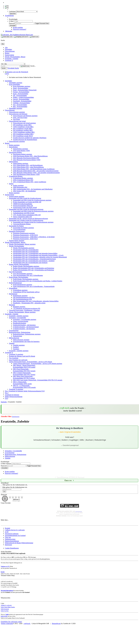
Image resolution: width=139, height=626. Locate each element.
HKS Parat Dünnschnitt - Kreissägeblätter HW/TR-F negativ (24, 370)
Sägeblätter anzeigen (15, 83)
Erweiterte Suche (13, 68)
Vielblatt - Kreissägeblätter (21, 103)
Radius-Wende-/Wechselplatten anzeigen (26, 266)
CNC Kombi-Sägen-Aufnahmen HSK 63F (27, 215)
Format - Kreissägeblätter (21, 92)
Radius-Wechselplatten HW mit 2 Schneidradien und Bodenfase (33, 268)
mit (5, 566)
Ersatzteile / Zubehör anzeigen (18, 316)
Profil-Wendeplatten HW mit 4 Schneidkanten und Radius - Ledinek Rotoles (37, 281)
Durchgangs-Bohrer (15, 152)
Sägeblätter (8, 49)
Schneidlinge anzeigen (20, 290)
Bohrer (7, 53)
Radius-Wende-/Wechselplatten (19, 264)
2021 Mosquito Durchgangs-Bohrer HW (26, 158)
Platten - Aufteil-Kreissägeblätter (23, 97)
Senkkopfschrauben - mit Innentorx (24, 325)
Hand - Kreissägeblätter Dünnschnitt (24, 90)
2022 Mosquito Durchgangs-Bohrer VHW (26, 160)
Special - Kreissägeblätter (21, 99)
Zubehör (11, 343)
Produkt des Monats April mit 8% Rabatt (22, 356)
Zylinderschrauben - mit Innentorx (24, 329)
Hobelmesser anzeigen (20, 295)
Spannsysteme (9, 55)
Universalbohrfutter (19, 229)
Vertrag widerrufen (7, 623)
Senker (11, 183)
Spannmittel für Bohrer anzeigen (23, 228)
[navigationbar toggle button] (7, 37)
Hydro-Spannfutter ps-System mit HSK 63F (27, 202)
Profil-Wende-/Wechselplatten (18, 277)
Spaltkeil (16, 347)
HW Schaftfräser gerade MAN (23, 136)
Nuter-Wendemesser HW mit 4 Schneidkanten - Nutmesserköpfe (34, 286)
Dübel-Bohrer (13, 161)
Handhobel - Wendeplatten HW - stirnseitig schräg (29, 303)
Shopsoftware (56, 623)
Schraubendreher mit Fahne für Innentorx (26, 341)
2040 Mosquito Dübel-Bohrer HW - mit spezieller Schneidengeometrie (36, 171)
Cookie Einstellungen (12, 548)
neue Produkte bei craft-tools (18, 360)
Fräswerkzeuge (10, 51)
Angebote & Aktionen (16, 391)
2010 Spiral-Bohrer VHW (21, 150)
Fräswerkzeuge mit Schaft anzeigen (24, 123)
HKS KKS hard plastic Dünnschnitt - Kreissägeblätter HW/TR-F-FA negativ (37, 380)
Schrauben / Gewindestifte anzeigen (24, 319)
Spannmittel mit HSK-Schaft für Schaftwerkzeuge (25, 198)
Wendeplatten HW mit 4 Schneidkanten (25, 251)
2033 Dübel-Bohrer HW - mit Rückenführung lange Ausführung (34, 169)
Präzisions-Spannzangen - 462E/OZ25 (25, 239)
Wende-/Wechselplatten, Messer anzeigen (22, 244)
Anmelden (5, 468)
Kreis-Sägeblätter (14, 84)
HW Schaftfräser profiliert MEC (23, 134)
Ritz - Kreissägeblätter (20, 106)
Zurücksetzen (15, 416)
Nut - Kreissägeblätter (20, 105)
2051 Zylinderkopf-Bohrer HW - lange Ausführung (29, 182)
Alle (6, 47)
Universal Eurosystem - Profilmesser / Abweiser (24, 310)
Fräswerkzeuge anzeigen (17, 112)
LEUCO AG (4, 616)
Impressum (8, 545)
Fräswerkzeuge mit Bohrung (18, 114)
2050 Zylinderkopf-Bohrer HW (23, 180)
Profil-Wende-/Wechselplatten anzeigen (25, 279)
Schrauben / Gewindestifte (17, 318)
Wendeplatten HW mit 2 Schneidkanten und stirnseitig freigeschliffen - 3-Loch (38, 255)
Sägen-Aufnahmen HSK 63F (22, 217)
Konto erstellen (18, 27)
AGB (6, 532)
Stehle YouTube (5, 611)
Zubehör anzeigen (19, 345)
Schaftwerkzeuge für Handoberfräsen (25, 139)
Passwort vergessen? (19, 29)
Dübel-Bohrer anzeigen (20, 163)
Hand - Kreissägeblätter (20, 88)
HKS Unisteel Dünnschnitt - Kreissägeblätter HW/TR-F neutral (24, 373)
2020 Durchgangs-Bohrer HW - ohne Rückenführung (30, 156)
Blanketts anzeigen (19, 306)
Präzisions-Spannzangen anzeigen (24, 233)
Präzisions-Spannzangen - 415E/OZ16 (25, 235)
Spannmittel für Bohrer (16, 226)
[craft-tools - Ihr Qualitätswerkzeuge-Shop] (17, 34)
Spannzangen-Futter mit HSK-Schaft (25, 207)
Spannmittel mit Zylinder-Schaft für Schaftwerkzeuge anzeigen (33, 222)
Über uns (8, 537)
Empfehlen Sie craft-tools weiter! (11, 622)
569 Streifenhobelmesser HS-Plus (24, 297)
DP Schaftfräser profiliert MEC (23, 130)
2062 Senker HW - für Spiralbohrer (24, 191)
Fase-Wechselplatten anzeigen (22, 273)
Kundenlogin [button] (9, 15)
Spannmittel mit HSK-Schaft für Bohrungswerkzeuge (26, 209)
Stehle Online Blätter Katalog (8, 607)
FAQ (43, 391)
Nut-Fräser (16, 119)
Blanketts (12, 305)
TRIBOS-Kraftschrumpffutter (22, 204)
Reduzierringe (17, 336)
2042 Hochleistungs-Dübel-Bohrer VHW (26, 174)
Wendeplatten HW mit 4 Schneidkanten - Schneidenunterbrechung (34, 259)
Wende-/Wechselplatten (16, 246)
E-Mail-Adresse (6, 463)
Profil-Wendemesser (15, 283)
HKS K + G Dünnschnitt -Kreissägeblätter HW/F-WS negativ (24, 386)
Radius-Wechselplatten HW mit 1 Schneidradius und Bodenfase (33, 270)
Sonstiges (16, 349)
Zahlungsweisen (10, 539)
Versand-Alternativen (7, 590)
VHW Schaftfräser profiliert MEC (24, 132)
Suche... (33, 66)
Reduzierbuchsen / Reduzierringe (19, 332)
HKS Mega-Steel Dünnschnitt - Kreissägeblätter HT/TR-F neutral (24, 377)
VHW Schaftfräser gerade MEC (23, 127)
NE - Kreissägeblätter (20, 95)
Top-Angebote (13, 358)
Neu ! (7, 391)
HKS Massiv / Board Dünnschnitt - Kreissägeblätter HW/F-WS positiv (24, 366)
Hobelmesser (13, 294)
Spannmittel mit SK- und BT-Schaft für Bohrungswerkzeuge (28, 218)
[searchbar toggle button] (34, 37)
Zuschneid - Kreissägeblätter (22, 101)
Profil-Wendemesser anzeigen (22, 284)
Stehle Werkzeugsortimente (32, 391)
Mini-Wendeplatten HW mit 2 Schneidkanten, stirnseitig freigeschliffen (36, 301)
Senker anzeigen (18, 185)
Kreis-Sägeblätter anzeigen (21, 86)
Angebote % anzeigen (16, 354)
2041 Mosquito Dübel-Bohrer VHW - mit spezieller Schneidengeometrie (36, 172)
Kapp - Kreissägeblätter (20, 94)
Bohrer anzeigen (14, 145)
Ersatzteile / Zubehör (11, 58)
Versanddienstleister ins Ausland (15, 535)
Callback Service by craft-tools (15, 530)
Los (4, 491)
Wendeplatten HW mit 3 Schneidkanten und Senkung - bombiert (33, 261)
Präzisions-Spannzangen (17, 231)
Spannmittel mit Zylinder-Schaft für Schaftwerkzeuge (26, 220)
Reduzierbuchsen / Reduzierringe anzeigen (26, 334)
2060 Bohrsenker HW (20, 187)
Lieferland (12, 11)
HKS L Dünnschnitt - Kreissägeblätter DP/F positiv (22, 383)
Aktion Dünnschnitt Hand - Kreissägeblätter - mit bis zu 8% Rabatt (30, 362)
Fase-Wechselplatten (15, 272)
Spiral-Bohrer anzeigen (20, 149)
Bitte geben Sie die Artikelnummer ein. (14, 487)
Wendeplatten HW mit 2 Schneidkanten (25, 250)
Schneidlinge (13, 288)
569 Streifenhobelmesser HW (22, 299)
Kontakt (7, 528)
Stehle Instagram (5, 609)
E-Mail (11, 21)
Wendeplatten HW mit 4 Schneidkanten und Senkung (30, 262)
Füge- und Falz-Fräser (20, 117)
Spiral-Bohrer (13, 147)
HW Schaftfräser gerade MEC (22, 128)
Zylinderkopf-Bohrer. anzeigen (23, 178)
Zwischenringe (14, 330)
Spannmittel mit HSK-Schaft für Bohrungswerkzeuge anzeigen (33, 211)
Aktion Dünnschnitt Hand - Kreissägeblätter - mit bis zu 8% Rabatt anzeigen (37, 363)
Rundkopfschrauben (19, 323)
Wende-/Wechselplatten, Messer (15, 57)
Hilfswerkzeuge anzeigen (21, 340)
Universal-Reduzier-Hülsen (22, 224)
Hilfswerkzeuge (14, 338)
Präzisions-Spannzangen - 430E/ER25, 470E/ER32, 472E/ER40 (34, 237)
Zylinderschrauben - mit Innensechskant (26, 327)
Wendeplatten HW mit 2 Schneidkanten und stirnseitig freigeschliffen (35, 253)
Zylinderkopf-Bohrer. (16, 176)
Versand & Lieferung (11, 534)
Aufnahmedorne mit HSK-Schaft (23, 213)
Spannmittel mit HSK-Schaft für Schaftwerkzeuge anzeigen (32, 200)
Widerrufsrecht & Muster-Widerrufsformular (19, 543)
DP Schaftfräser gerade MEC (22, 125)
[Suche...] (25, 66)
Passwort (12, 23)
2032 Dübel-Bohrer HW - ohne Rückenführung (28, 167)
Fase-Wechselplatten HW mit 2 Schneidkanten (28, 275)
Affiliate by (6, 605)
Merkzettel (8, 31)
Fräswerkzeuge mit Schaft (17, 121)
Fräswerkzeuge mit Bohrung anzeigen (25, 116)
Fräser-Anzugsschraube (20, 321)
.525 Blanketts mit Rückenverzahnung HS (26, 308)
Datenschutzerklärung (12, 541)
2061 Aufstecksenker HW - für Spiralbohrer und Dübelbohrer (33, 189)
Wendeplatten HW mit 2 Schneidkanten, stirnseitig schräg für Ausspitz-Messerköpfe (40, 257)
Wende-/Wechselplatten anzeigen (23, 248)
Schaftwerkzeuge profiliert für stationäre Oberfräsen (29, 138)
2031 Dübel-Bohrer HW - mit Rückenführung (28, 165)
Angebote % (9, 60)
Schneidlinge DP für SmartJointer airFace (26, 292)
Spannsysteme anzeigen (16, 196)
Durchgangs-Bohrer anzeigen (22, 154)
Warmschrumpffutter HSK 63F (23, 206)
